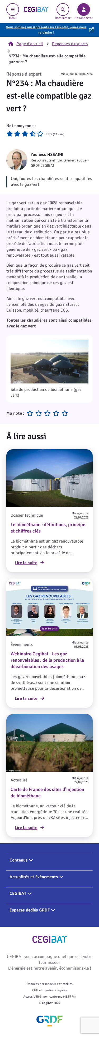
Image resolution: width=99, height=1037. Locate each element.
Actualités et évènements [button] (34, 877)
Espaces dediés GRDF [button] (30, 910)
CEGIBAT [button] (18, 893)
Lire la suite (26, 563)
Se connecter (84, 18)
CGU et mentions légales (49, 990)
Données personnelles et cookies (50, 984)
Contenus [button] (19, 860)
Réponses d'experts (70, 44)
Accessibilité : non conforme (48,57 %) (49, 996)
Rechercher (62, 18)
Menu (13, 18)
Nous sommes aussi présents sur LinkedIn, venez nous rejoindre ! (46, 30)
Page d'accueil (29, 44)
